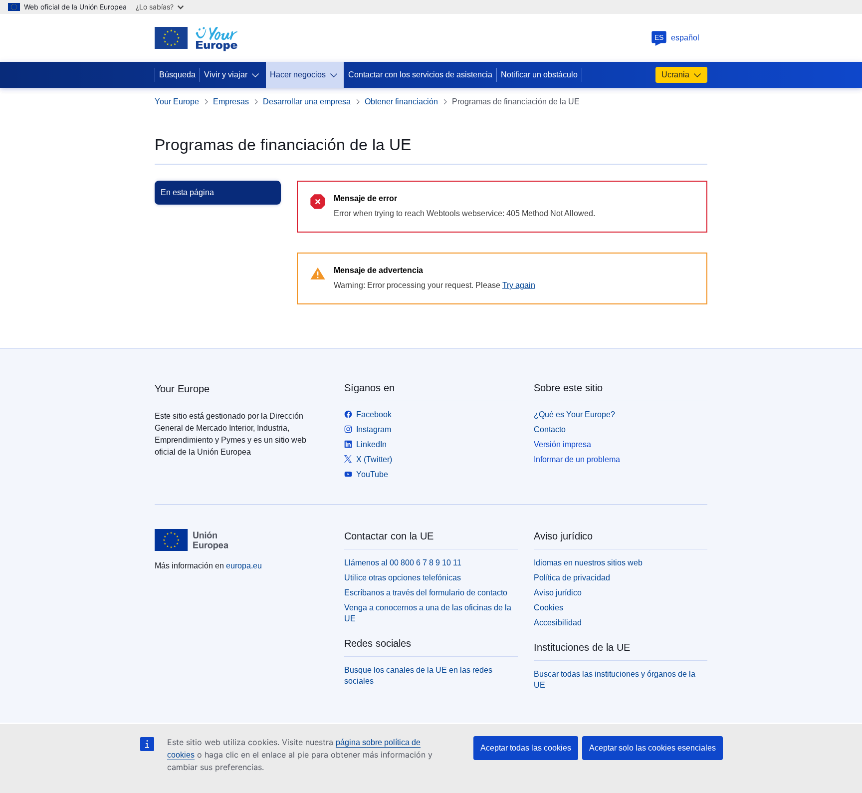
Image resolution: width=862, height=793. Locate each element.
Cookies (548, 607)
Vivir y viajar (225, 74)
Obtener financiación (401, 101)
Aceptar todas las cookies (525, 748)
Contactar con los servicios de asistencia (420, 74)
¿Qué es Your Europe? (574, 414)
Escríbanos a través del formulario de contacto (425, 592)
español (676, 37)
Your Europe (177, 101)
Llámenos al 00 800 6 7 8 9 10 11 (402, 562)
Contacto (550, 429)
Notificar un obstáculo (539, 74)
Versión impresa (562, 444)
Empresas (231, 101)
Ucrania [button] (675, 74)
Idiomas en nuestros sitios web (588, 562)
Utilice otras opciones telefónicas (402, 577)
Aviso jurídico (558, 592)
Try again (518, 285)
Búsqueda (177, 74)
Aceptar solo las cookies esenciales (652, 748)
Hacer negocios (298, 74)
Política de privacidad (572, 577)
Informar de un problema (577, 459)
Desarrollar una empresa (307, 101)
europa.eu (244, 565)
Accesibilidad (558, 622)
